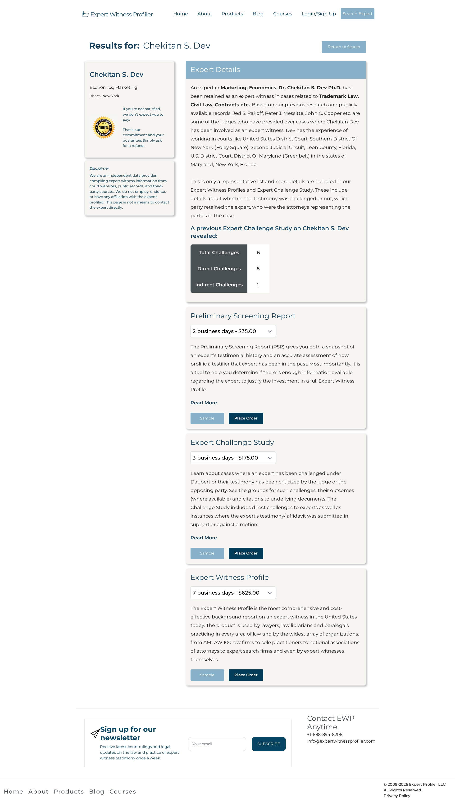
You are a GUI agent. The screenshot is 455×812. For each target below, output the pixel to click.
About (204, 14)
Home (180, 14)
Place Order (246, 418)
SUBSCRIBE (268, 744)
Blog (258, 14)
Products (232, 14)
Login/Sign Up (319, 14)
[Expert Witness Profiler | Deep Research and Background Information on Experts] (117, 13)
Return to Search (344, 47)
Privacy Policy (397, 796)
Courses (282, 14)
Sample (207, 418)
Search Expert (358, 13)
